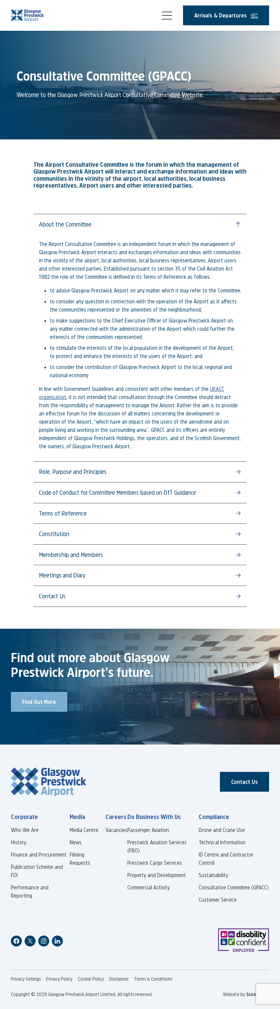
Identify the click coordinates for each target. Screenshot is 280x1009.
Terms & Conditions (153, 979)
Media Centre (84, 830)
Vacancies (116, 830)
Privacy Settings (26, 979)
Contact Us (244, 782)
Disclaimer (119, 979)
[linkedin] (57, 941)
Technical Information (222, 842)
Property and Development (156, 875)
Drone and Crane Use (222, 830)
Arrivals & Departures (220, 15)
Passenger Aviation (148, 830)
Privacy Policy (59, 979)
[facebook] (16, 941)
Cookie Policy (91, 979)
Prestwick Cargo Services (154, 862)
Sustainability (213, 875)
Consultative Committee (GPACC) (234, 887)
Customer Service (218, 899)
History (18, 842)
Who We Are (25, 830)
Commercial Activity (148, 887)
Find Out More (39, 702)
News (76, 842)
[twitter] (30, 941)
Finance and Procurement (39, 854)
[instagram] (43, 941)
